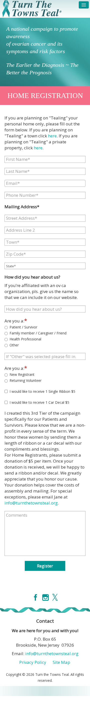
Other (14, 345)
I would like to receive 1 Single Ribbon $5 (42, 391)
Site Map (61, 662)
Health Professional (25, 339)
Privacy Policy (32, 662)
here (52, 136)
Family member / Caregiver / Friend (38, 333)
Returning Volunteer (26, 380)
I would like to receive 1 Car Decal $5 (39, 402)
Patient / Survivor (23, 327)
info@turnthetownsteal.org (31, 503)
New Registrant (22, 374)
